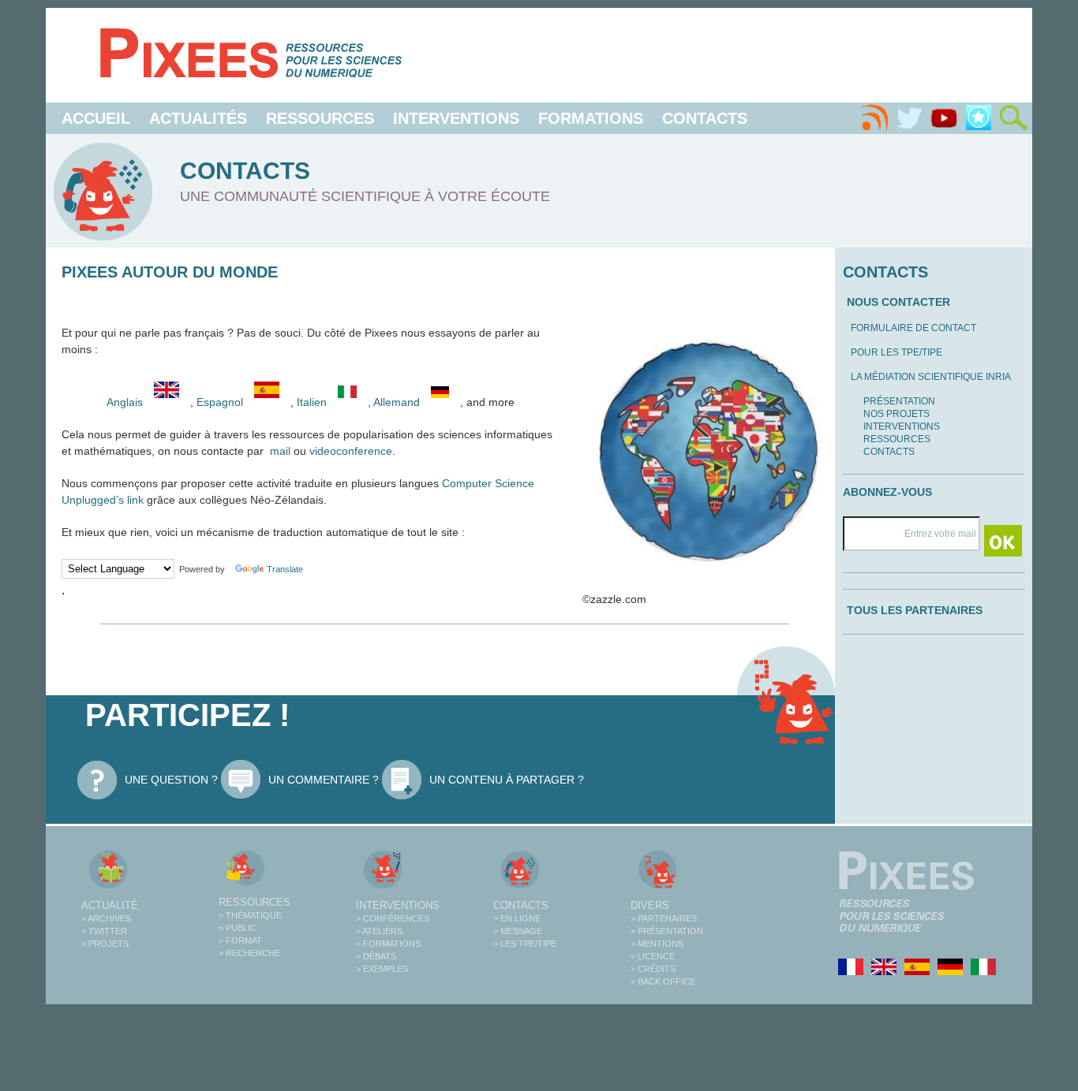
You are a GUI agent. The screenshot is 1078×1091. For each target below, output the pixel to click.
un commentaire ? (323, 779)
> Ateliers (379, 931)
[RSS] (874, 118)
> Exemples (382, 969)
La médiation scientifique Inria (931, 376)
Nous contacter (898, 302)
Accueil (96, 118)
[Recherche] (1013, 118)
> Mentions (657, 943)
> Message (517, 931)
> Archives (106, 918)
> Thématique (250, 915)
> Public (237, 928)
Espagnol (221, 402)
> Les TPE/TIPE (524, 943)
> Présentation (667, 931)
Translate (285, 569)
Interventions (456, 118)
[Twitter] (909, 118)
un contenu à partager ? (506, 779)
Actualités (198, 118)
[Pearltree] (978, 118)
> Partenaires (664, 918)
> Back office (663, 981)
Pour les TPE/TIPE (896, 352)
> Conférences (392, 918)
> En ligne (517, 918)
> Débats (376, 956)
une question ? (171, 779)
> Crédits (653, 969)
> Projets (105, 943)
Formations (590, 118)
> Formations (388, 943)
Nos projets (896, 413)
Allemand (398, 402)
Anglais (125, 402)
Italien (313, 402)
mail (280, 451)
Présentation (899, 401)
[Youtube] (944, 118)
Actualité (109, 905)
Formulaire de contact (913, 327)
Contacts (704, 118)
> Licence (653, 956)
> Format (240, 940)
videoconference (350, 451)
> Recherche (249, 953)
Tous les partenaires (915, 610)
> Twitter (104, 931)
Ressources (320, 118)
